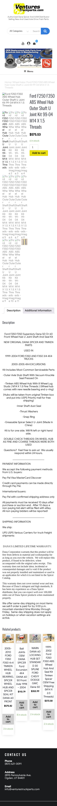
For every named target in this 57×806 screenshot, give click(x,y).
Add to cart (38, 153)
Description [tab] (13, 310)
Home (8, 82)
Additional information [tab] (38, 310)
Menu (30, 71)
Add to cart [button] (8, 719)
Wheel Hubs (19, 82)
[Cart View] (34, 43)
